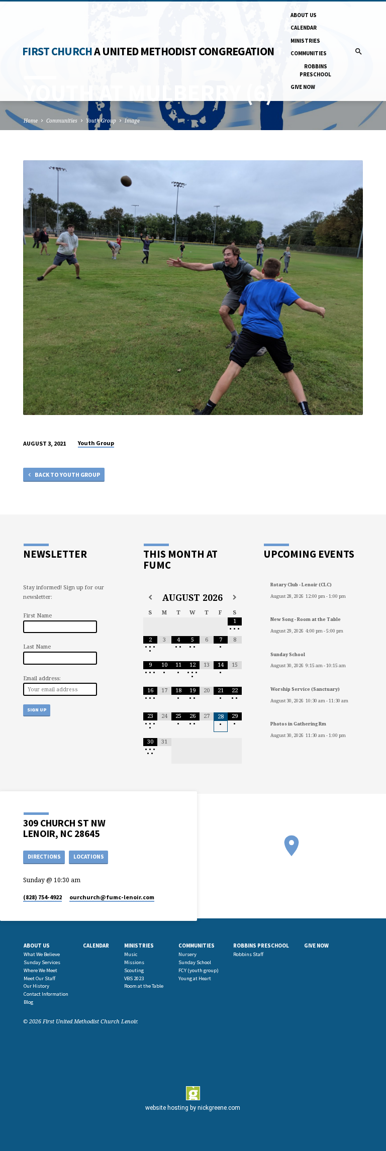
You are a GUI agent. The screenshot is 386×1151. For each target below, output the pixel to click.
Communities (309, 53)
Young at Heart (194, 978)
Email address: (42, 678)
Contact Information (46, 994)
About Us (304, 15)
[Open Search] (358, 51)
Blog (28, 1002)
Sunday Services (42, 962)
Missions (134, 962)
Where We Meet (40, 970)
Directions (44, 856)
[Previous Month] (150, 597)
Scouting (134, 970)
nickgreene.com (219, 1107)
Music (130, 954)
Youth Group (101, 120)
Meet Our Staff (39, 978)
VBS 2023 (134, 978)
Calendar (304, 27)
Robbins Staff (248, 954)
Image (132, 120)
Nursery (187, 954)
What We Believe (42, 954)
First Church (148, 51)
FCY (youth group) (198, 970)
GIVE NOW (303, 86)
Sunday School (194, 962)
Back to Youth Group (67, 474)
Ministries (305, 40)
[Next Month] (235, 597)
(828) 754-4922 (42, 897)
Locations (88, 856)
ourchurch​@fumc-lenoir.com (111, 897)
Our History (36, 986)
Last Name (37, 646)
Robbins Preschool (315, 70)
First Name (37, 615)
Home (31, 120)
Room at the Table (143, 986)
